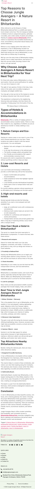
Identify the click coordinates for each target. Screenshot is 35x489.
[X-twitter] (19, 445)
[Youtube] (22, 445)
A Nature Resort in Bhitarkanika (15, 422)
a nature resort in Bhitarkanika (17, 38)
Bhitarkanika (5, 120)
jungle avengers (22, 424)
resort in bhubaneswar (16, 428)
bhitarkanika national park (9, 424)
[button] (32, 3)
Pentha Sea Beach (16, 426)
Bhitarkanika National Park (9, 415)
